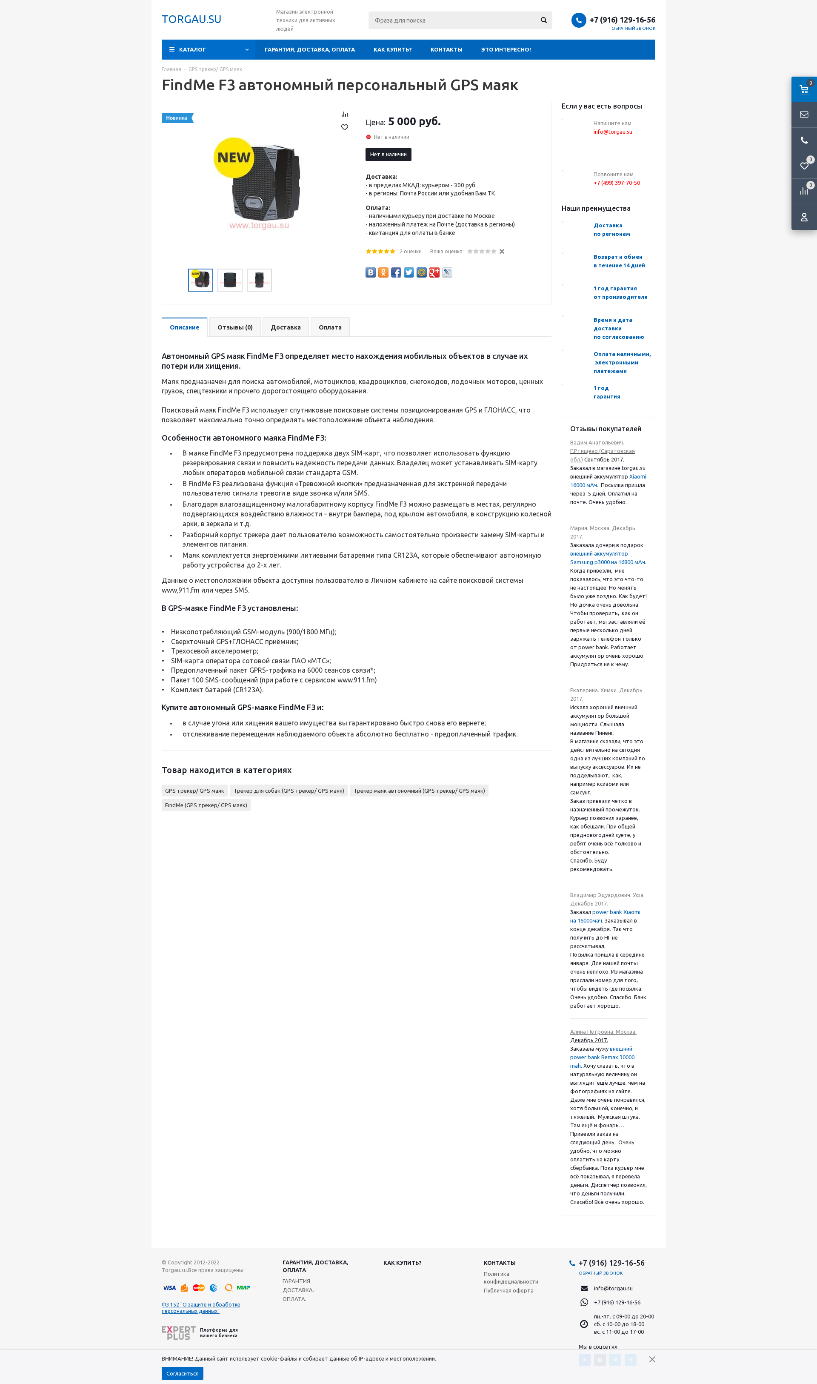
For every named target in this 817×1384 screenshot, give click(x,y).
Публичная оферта (509, 1290)
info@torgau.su (613, 1288)
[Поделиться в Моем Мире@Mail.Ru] (422, 272)
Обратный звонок (633, 28)
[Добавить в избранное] (344, 127)
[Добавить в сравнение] (344, 114)
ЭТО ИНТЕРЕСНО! (506, 49)
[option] (259, 187)
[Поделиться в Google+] (434, 272)
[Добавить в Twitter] (409, 272)
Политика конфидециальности (511, 1277)
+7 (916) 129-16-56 (622, 19)
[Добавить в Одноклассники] (383, 272)
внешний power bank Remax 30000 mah (602, 1057)
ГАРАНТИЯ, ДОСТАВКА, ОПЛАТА (310, 49)
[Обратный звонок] (804, 140)
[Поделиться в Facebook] (396, 272)
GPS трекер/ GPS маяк (194, 791)
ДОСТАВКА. (298, 1290)
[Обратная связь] (804, 115)
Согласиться (182, 1373)
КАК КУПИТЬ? (393, 49)
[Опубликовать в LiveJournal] (447, 272)
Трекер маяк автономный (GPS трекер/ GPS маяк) (419, 791)
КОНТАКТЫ (447, 49)
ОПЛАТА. (294, 1299)
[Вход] (804, 217)
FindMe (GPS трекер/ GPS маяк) (206, 805)
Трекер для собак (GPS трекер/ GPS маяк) (289, 791)
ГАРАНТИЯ (296, 1281)
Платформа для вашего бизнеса (219, 1332)
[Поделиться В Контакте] (371, 272)
